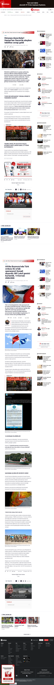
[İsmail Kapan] (39, 78)
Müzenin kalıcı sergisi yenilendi (47, 135)
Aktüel (32, 649)
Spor (16, 643)
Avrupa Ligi (17, 649)
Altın (9, 645)
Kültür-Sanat (40, 643)
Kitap (39, 647)
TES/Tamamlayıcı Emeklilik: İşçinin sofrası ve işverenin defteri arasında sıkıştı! (47, 91)
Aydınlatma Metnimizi (23, 680)
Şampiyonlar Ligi (18, 648)
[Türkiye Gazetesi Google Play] (26, 661)
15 (21, 206)
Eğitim (2, 645)
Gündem (2, 643)
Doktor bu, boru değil (46, 97)
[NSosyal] (23, 189)
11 (18, 597)
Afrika (24, 648)
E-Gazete (5, 9)
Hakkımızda (17, 657)
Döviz (9, 647)
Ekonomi (9, 643)
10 (17, 206)
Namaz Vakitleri (48, 644)
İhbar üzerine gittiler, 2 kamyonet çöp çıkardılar (47, 384)
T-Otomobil (10, 652)
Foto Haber (10, 662)
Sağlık (32, 644)
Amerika (24, 647)
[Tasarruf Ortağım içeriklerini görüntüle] (10, 12)
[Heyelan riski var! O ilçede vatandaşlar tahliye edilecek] (40, 373)
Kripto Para (10, 649)
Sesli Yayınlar (48, 645)
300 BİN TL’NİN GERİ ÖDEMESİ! (47, 378)
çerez (18, 679)
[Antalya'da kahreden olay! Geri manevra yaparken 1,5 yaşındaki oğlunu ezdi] (43, 50)
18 (24, 597)
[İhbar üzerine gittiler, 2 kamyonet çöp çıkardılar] (40, 385)
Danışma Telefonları (19, 662)
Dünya (5, 35)
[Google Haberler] (28, 189)
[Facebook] (6, 179)
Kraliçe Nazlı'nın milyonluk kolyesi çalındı (46, 146)
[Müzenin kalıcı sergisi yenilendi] (40, 137)
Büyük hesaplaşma (45, 84)
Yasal (16, 663)
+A (27, 317)
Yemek (32, 647)
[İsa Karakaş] (39, 90)
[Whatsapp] (5, 47)
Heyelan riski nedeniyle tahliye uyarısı (47, 153)
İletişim (17, 658)
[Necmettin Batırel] (39, 103)
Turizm (9, 653)
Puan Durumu (18, 645)
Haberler (9, 661)
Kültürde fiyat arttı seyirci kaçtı (46, 141)
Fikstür (17, 647)
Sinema (39, 644)
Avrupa (24, 645)
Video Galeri (10, 663)
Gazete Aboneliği (11, 9)
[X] (16, 189)
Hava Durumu (33, 645)
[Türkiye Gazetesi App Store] (26, 658)
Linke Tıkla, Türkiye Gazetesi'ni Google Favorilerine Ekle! (16, 32)
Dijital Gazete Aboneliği (19, 9)
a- (25, 317)
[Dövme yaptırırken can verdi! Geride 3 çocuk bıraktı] (43, 43)
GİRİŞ (50, 9)
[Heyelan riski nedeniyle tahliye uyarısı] (40, 154)
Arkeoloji (39, 645)
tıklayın (47, 116)
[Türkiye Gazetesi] (35, 10)
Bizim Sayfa (48, 643)
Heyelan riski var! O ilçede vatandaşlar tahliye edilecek (46, 372)
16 (22, 206)
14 (20, 206)
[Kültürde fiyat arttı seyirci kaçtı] (40, 142)
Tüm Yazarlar (3, 658)
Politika (2, 644)
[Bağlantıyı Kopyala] (7, 47)
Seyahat (32, 648)
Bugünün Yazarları (3, 657)
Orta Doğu (24, 644)
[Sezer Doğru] (7, 322)
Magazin (9, 657)
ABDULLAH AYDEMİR (9, 158)
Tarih (39, 648)
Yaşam (32, 643)
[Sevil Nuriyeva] (39, 84)
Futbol (17, 644)
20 (25, 206)
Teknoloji (9, 658)
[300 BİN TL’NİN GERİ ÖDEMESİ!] (40, 380)
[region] (27, 681)
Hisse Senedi (10, 648)
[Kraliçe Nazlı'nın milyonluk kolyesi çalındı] (40, 148)
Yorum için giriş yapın (26, 216)
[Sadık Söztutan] (39, 98)
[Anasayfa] (4, 640)
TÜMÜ (26, 206)
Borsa (9, 644)
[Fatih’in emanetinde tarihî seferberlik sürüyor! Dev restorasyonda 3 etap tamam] (40, 128)
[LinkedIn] (21, 189)
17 (23, 597)
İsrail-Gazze (25, 649)
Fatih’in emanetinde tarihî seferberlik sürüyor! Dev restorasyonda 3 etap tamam (47, 128)
